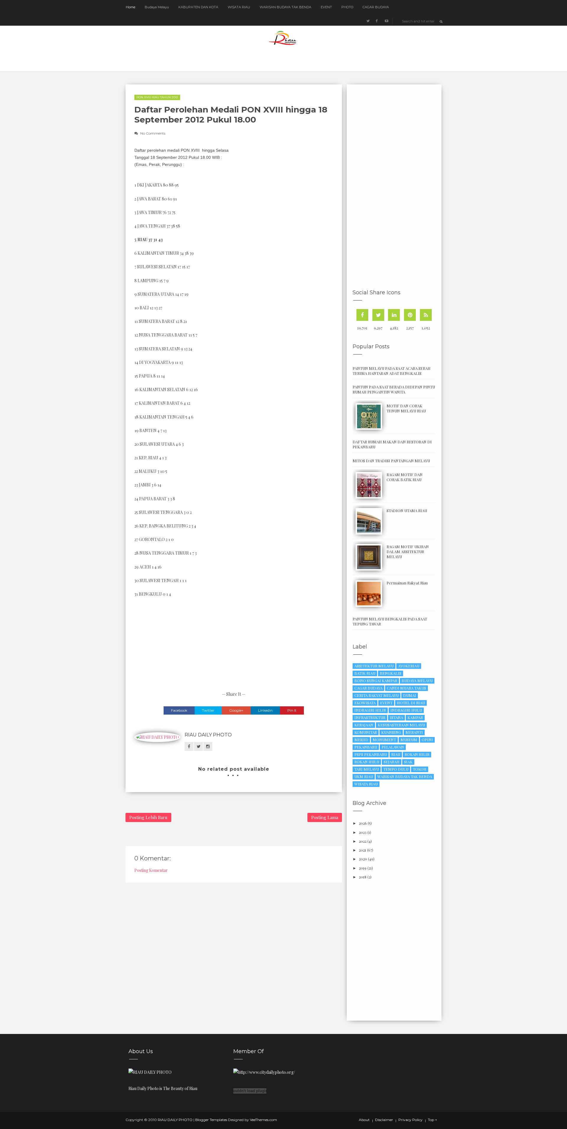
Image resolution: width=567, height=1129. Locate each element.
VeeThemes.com (263, 1119)
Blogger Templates (211, 1119)
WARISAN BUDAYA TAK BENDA (285, 7)
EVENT (326, 7)
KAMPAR (415, 717)
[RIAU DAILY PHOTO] (150, 1071)
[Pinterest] (410, 315)
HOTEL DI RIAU (411, 702)
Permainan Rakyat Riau (407, 582)
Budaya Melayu (157, 7)
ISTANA (396, 717)
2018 (362, 876)
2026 (363, 823)
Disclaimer (384, 1120)
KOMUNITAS (365, 732)
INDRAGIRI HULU (406, 710)
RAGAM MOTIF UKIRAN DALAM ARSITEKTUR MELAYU (408, 551)
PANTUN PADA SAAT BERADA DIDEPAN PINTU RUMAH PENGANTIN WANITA (394, 389)
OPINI (427, 739)
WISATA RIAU (239, 7)
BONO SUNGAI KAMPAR (375, 680)
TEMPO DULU (395, 769)
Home (130, 7)
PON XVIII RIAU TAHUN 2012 (157, 97)
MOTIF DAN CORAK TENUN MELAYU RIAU (406, 408)
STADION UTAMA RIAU (407, 510)
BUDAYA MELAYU (417, 680)
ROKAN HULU (366, 761)
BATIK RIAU (364, 673)
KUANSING (391, 732)
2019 (362, 867)
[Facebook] (362, 315)
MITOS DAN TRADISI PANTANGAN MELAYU (391, 460)
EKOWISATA (365, 702)
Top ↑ (432, 1120)
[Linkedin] (394, 315)
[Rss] (426, 315)
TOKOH (419, 769)
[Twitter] (378, 315)
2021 (362, 849)
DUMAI (409, 695)
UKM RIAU (363, 776)
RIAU (395, 754)
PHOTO (347, 7)
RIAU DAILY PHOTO (208, 735)
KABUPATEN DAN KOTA (198, 7)
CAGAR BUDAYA (376, 7)
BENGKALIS (390, 673)
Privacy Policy (410, 1120)
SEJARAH (392, 761)
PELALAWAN (393, 746)
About (364, 1120)
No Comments (152, 133)
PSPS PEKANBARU (370, 754)
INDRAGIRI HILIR (370, 710)
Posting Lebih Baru (148, 817)
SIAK (408, 761)
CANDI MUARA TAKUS (406, 687)
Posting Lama (324, 817)
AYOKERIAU (408, 665)
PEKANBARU (365, 746)
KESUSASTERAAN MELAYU (401, 724)
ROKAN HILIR (417, 754)
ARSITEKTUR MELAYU (374, 665)
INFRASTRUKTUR (369, 717)
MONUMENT (384, 739)
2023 (362, 832)
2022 (362, 841)
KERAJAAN (363, 724)
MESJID (361, 739)
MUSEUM (408, 739)
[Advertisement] (282, 189)
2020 (363, 858)
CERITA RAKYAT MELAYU (376, 695)
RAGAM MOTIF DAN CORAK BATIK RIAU (405, 477)
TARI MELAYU (366, 769)
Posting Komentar (151, 870)
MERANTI (414, 732)
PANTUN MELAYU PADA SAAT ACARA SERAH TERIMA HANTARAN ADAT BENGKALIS (392, 371)
